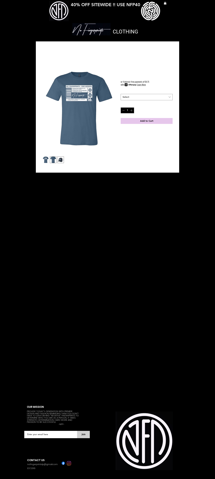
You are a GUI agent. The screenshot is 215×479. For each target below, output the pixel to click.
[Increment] (132, 110)
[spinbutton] (127, 110)
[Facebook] (63, 463)
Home (45, 51)
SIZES (124, 90)
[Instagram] (69, 463)
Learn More (141, 84)
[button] (165, 3)
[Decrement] (123, 110)
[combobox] (147, 97)
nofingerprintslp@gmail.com (42, 464)
